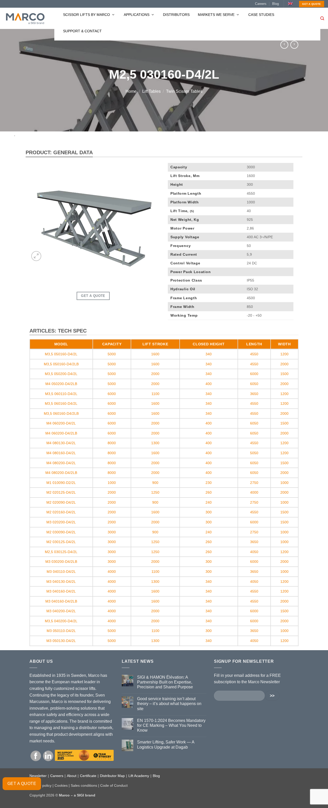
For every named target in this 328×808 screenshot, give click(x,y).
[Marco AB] (25, 18)
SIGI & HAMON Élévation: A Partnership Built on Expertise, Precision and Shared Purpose (165, 682)
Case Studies (261, 15)
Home (131, 91)
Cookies (61, 785)
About (71, 776)
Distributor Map (112, 776)
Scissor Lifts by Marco (87, 15)
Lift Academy (138, 776)
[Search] (322, 18)
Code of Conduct (114, 785)
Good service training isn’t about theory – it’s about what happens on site (169, 704)
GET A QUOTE (21, 783)
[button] (36, 256)
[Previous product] (294, 45)
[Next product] (284, 45)
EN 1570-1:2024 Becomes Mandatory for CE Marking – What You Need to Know (171, 725)
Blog (275, 4)
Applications (137, 15)
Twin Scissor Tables (184, 91)
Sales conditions (84, 785)
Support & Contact (82, 31)
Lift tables (151, 91)
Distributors (176, 15)
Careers (260, 4)
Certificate (88, 776)
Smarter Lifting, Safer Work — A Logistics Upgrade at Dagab (165, 744)
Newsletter (38, 776)
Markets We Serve (216, 15)
